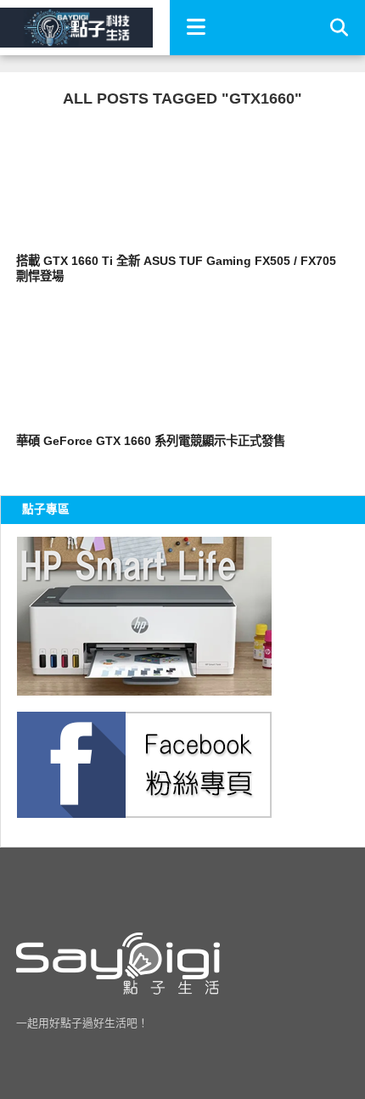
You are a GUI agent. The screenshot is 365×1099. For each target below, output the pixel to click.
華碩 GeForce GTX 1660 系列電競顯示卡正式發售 (150, 441)
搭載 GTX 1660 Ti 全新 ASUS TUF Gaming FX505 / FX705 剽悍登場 (176, 269)
